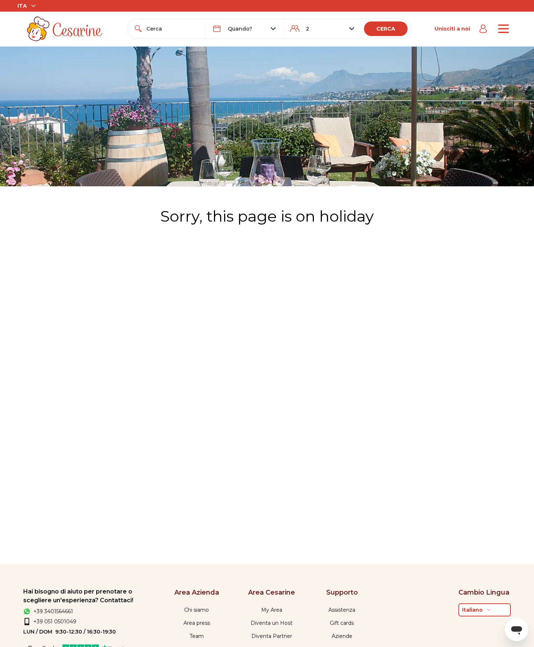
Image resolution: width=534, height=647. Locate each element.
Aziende (342, 636)
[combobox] (173, 28)
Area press (196, 623)
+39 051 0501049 (54, 621)
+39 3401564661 (53, 611)
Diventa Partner (271, 636)
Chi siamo (196, 610)
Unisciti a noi (452, 28)
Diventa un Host (271, 623)
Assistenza (341, 610)
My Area (271, 610)
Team (197, 636)
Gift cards (342, 623)
